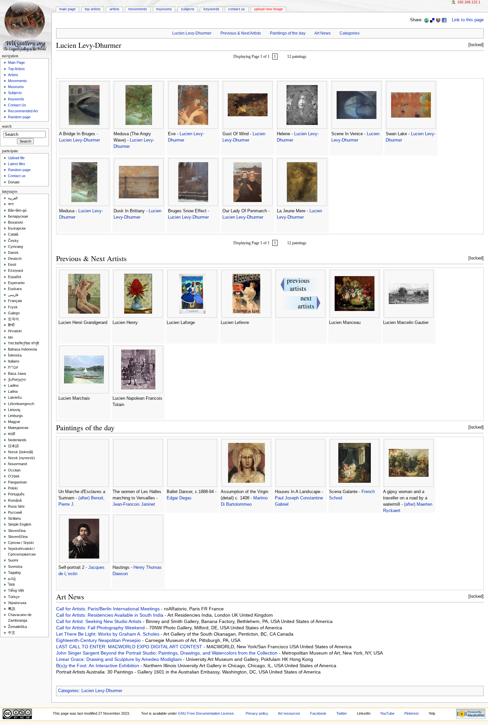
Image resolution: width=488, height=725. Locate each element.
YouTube (387, 713)
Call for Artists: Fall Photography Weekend (101, 627)
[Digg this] (438, 20)
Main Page (67, 9)
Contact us (17, 176)
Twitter (341, 713)
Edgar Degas (179, 498)
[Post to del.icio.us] (432, 20)
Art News (322, 33)
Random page (19, 117)
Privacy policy (257, 713)
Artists (115, 9)
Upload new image (268, 9)
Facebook (318, 713)
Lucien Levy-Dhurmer (191, 33)
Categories (350, 33)
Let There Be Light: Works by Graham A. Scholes (108, 634)
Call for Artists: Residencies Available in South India (110, 615)
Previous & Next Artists (240, 33)
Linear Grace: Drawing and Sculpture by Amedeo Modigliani (119, 659)
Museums (164, 9)
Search (7, 126)
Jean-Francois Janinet (134, 504)
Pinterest (411, 713)
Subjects (188, 9)
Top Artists (93, 9)
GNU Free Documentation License (206, 713)
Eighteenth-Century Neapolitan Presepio (99, 640)
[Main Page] (25, 26)
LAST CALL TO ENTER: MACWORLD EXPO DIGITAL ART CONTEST (129, 646)
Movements (137, 9)
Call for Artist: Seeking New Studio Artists (99, 621)
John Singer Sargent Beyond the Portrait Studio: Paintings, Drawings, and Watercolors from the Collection (167, 653)
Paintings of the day (287, 33)
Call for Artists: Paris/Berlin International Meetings (108, 608)
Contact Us (236, 9)
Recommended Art (23, 111)
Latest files (16, 164)
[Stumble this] (426, 20)
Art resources (289, 713)
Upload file (16, 158)
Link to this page (468, 20)
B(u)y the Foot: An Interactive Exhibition (98, 665)
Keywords (211, 9)
